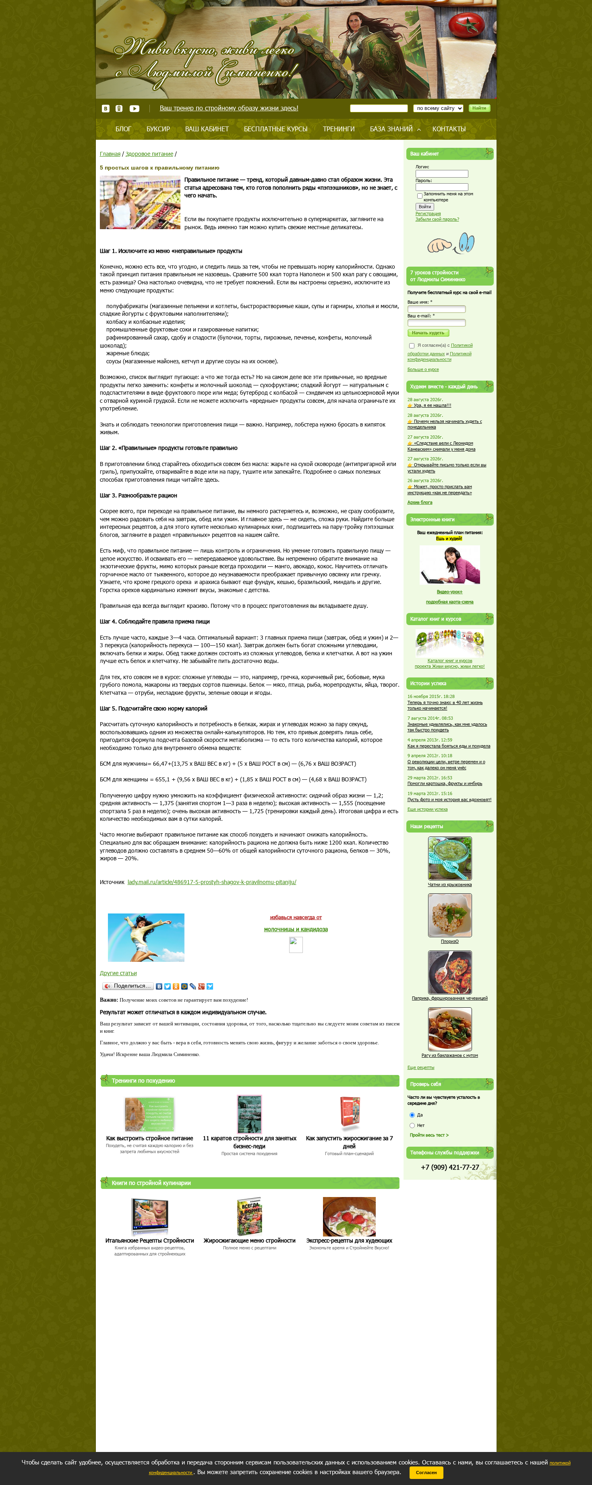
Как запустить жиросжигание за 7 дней (349, 1142)
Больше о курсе (423, 369)
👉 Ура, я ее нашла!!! (429, 405)
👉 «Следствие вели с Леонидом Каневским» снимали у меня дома (442, 446)
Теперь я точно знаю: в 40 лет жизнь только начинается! (445, 705)
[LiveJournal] (193, 986)
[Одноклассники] (176, 986)
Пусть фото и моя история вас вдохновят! (450, 799)
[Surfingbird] (210, 986)
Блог (123, 128)
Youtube (134, 108)
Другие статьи (118, 973)
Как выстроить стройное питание (149, 1138)
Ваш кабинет (207, 128)
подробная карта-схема (450, 601)
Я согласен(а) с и (440, 352)
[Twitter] (168, 986)
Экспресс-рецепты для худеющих (349, 1240)
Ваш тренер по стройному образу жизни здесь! (229, 108)
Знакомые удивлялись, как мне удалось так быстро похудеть (447, 727)
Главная (110, 153)
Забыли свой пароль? (437, 219)
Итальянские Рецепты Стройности (150, 1240)
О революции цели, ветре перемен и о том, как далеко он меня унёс (446, 764)
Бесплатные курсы (276, 128)
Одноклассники (119, 108)
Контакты (449, 128)
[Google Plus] (201, 986)
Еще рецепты (421, 1067)
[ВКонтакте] (159, 986)
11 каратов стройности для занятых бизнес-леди (249, 1142)
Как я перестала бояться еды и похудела (449, 745)
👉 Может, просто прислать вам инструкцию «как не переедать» (440, 489)
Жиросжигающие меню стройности (250, 1240)
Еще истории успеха (428, 809)
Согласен (426, 1472)
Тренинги (339, 128)
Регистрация (428, 213)
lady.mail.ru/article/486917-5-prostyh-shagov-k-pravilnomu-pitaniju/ (212, 882)
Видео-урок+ (450, 591)
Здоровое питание (149, 153)
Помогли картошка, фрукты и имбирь (445, 783)
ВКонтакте (106, 108)
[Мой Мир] (184, 986)
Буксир (158, 128)
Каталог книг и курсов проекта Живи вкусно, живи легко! (450, 663)
